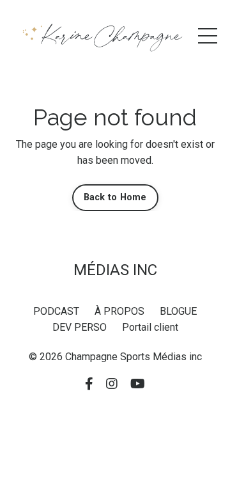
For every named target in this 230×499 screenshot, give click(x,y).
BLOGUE (178, 311)
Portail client (150, 327)
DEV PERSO (79, 327)
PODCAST (56, 311)
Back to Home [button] (115, 197)
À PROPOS (119, 311)
